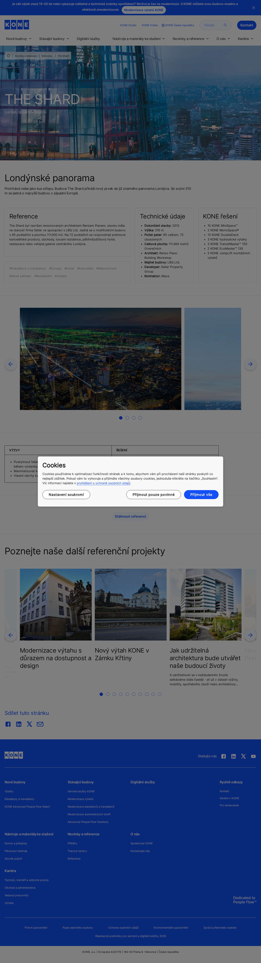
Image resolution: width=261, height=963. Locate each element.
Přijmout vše (201, 495)
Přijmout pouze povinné (154, 495)
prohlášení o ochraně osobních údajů (103, 483)
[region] (130, 481)
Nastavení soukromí (66, 495)
